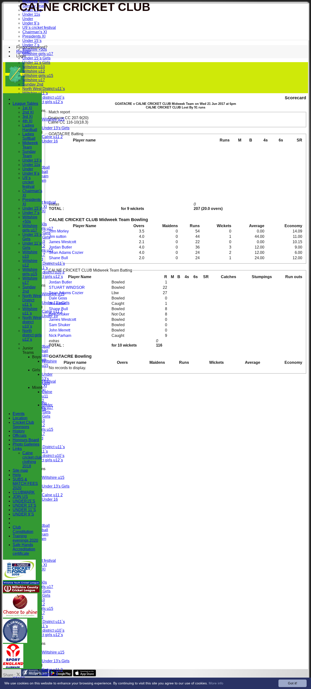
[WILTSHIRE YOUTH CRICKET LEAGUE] (21, 583)
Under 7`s (30, 45)
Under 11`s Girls (36, 62)
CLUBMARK (24, 492)
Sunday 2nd (32, 84)
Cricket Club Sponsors (23, 424)
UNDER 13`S (24, 505)
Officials (19, 435)
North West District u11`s (43, 89)
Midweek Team (30, 145)
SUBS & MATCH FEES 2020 (25, 483)
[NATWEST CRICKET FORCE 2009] (19, 579)
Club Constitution (23, 529)
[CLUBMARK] (15, 641)
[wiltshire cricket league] (21, 591)
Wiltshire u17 (33, 80)
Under (27, 19)
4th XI (27, 121)
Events (19, 414)
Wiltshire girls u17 (37, 54)
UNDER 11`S (24, 510)
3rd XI (27, 117)
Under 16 (50, 141)
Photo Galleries (26, 444)
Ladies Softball (28, 136)
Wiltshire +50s (34, 49)
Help (17, 475)
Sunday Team (29, 153)
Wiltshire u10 (33, 67)
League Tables (25, 103)
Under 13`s (32, 160)
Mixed (37, 387)
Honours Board (26, 440)
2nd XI (28, 112)
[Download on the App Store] (84, 675)
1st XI (27, 108)
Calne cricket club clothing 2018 (32, 459)
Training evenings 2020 (25, 538)
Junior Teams (28, 350)
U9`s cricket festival (39, 27)
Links (17, 449)
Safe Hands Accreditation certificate (24, 549)
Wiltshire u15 (53, 119)
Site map (20, 470)
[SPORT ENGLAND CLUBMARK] (13, 667)
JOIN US (20, 497)
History (19, 431)
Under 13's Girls (55, 128)
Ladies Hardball (29, 127)
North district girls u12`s (42, 102)
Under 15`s (32, 41)
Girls (36, 370)
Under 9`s (30, 23)
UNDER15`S (24, 501)
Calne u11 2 (52, 137)
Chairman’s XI (34, 32)
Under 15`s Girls (36, 58)
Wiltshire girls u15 (37, 76)
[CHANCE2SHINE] (20, 616)
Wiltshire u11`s (29, 311)
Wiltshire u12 (33, 71)
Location (20, 418)
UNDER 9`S (23, 514)
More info (216, 683)
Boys (36, 357)
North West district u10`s (43, 97)
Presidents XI (33, 36)
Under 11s (31, 14)
